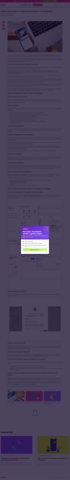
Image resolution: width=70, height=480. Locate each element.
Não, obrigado (35, 252)
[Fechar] (47, 228)
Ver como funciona (35, 249)
